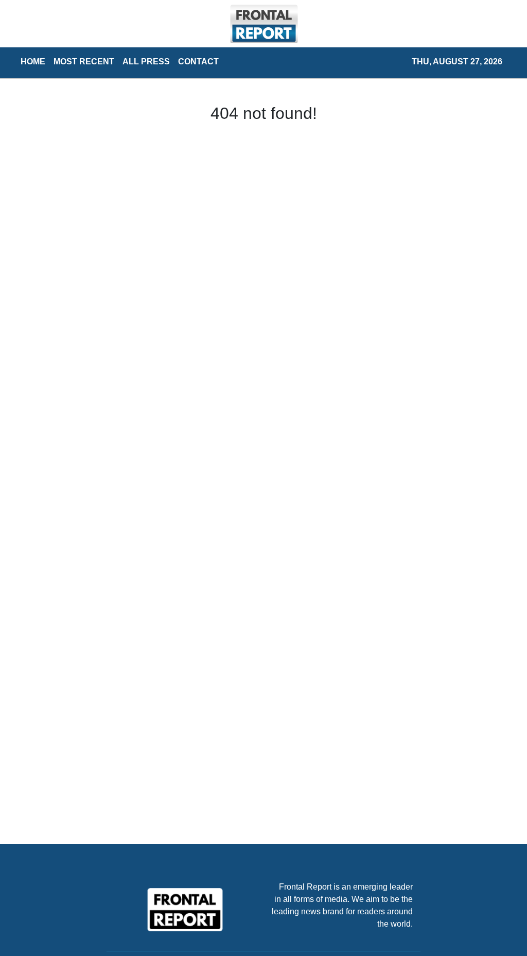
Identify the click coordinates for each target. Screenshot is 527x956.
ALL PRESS (146, 61)
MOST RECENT (84, 61)
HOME (33, 61)
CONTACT (198, 61)
